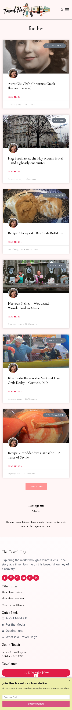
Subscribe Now (36, 703)
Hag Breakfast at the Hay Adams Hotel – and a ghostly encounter (35, 160)
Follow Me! (36, 511)
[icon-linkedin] (36, 578)
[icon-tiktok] (30, 578)
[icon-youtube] (24, 578)
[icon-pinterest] (17, 578)
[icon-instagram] (11, 578)
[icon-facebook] (5, 578)
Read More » (15, 97)
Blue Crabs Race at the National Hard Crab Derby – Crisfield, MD (34, 380)
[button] (36, 486)
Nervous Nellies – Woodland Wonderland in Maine (28, 305)
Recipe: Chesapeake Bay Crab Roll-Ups (35, 233)
